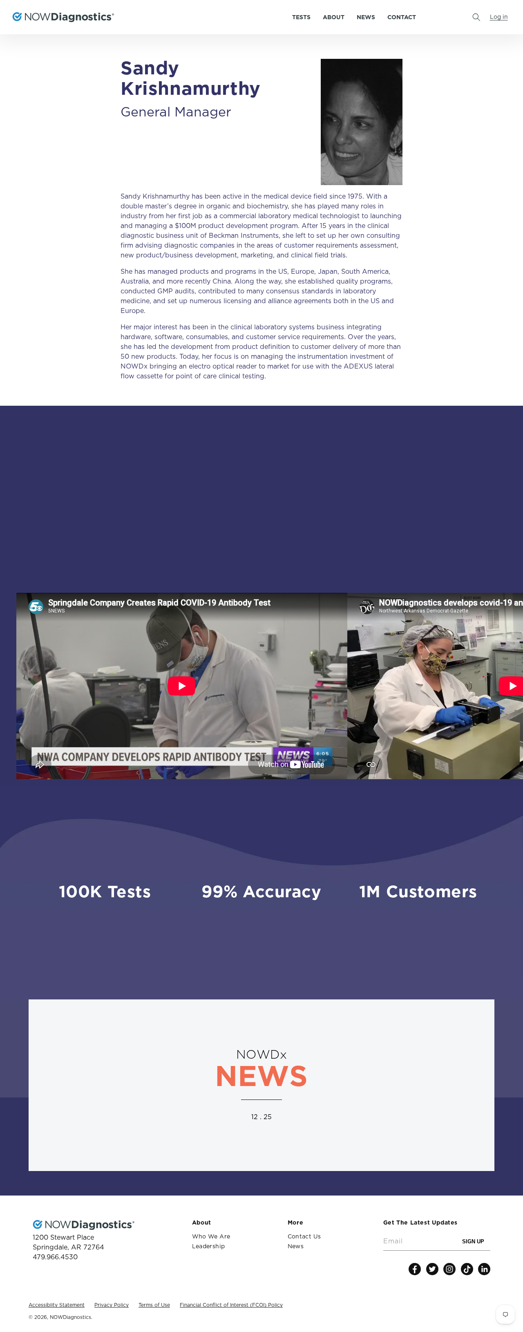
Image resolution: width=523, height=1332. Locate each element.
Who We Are (211, 1237)
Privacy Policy (111, 1305)
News (296, 1246)
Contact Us (304, 1237)
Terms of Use (154, 1305)
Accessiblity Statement (57, 1305)
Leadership (208, 1246)
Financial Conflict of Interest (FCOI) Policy (231, 1305)
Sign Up (476, 1242)
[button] (476, 17)
